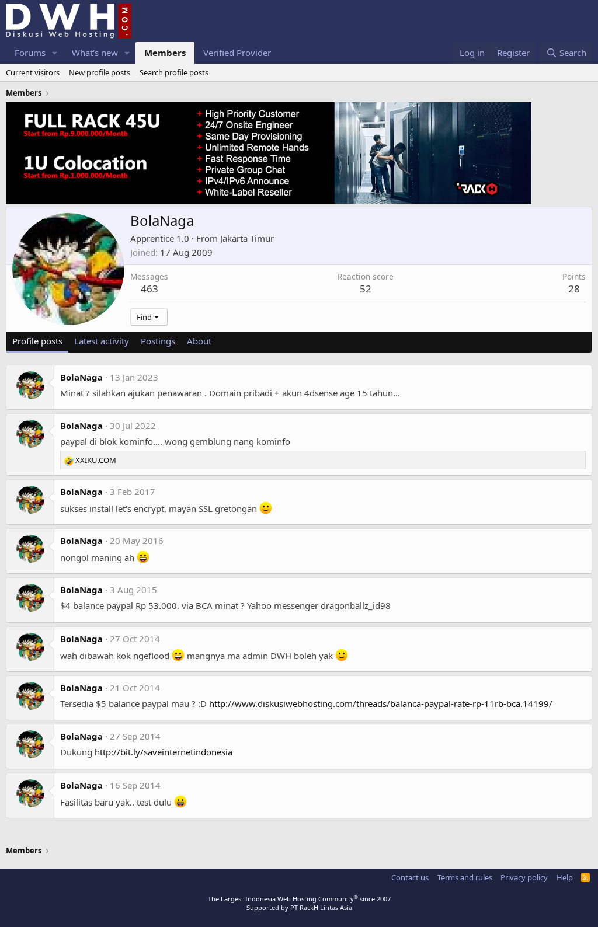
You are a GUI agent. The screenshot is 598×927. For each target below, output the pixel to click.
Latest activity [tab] (101, 341)
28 (574, 288)
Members (165, 52)
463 (149, 288)
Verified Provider (237, 52)
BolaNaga (81, 377)
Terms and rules (464, 877)
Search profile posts (174, 72)
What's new (95, 52)
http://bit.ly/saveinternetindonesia (163, 752)
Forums (30, 52)
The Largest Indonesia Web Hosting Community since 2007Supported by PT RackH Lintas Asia (299, 903)
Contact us (410, 877)
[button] (55, 53)
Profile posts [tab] (37, 341)
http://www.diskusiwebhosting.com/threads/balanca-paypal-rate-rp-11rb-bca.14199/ (380, 703)
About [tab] (199, 341)
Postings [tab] (158, 341)
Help (565, 877)
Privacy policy (524, 877)
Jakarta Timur (247, 238)
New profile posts (99, 72)
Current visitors (33, 72)
